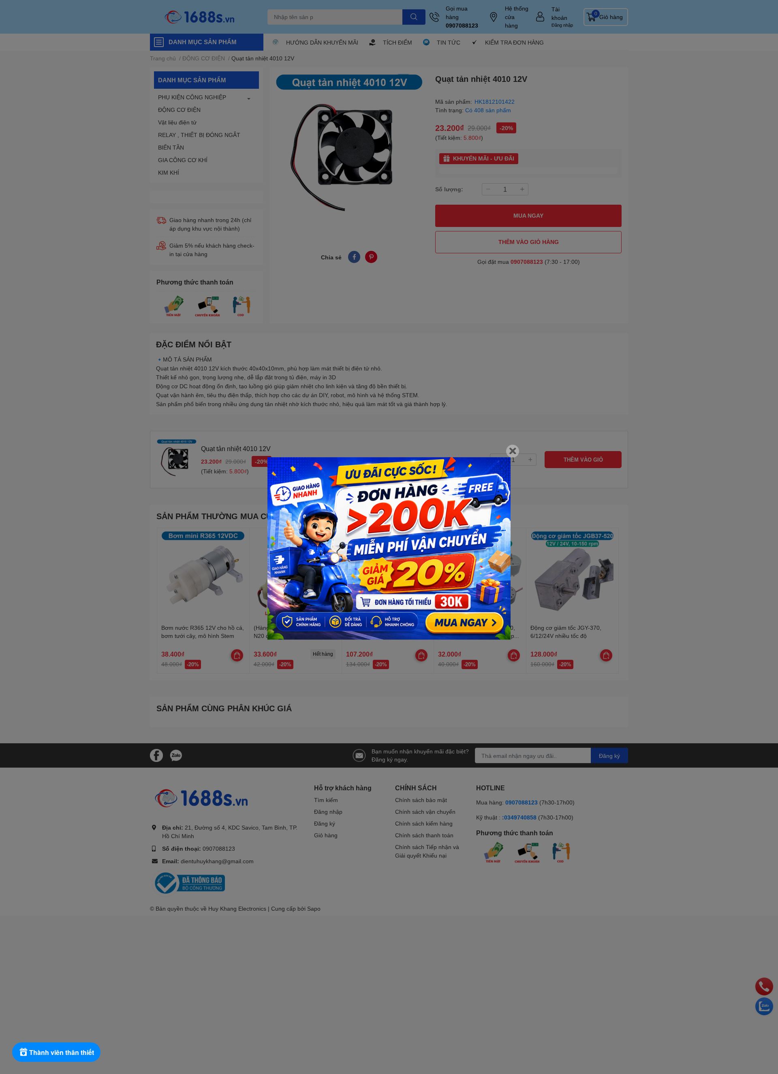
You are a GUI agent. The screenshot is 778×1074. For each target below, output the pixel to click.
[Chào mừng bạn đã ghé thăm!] (389, 548)
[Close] (512, 451)
